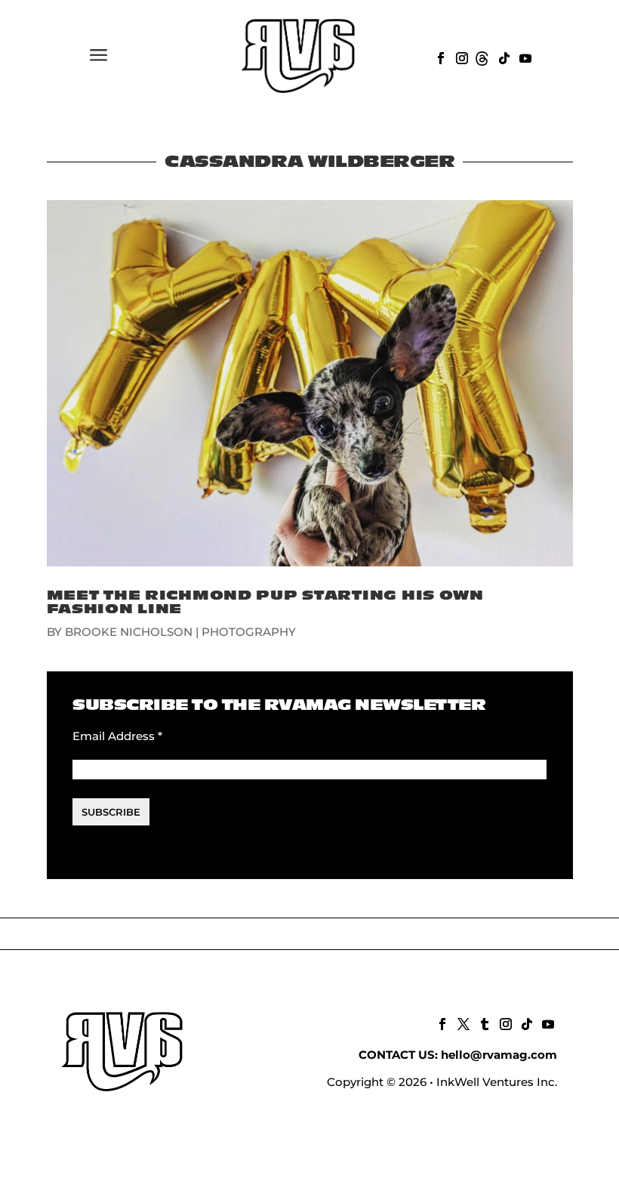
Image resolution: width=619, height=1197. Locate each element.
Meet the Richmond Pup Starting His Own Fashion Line (265, 602)
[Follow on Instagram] (460, 56)
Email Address (117, 736)
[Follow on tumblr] (483, 1022)
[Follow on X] (462, 1022)
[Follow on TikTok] (502, 56)
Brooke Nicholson (128, 632)
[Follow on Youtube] (523, 56)
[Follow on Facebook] (439, 56)
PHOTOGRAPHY (249, 632)
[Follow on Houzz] (481, 56)
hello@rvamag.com (499, 1054)
